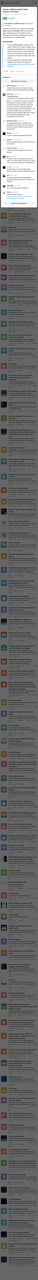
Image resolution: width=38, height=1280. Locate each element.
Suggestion (12, 18)
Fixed (4, 18)
